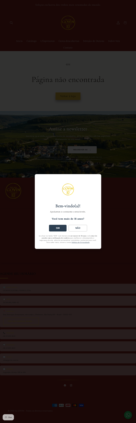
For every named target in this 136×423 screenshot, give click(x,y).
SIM (58, 228)
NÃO (77, 228)
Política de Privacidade (81, 242)
